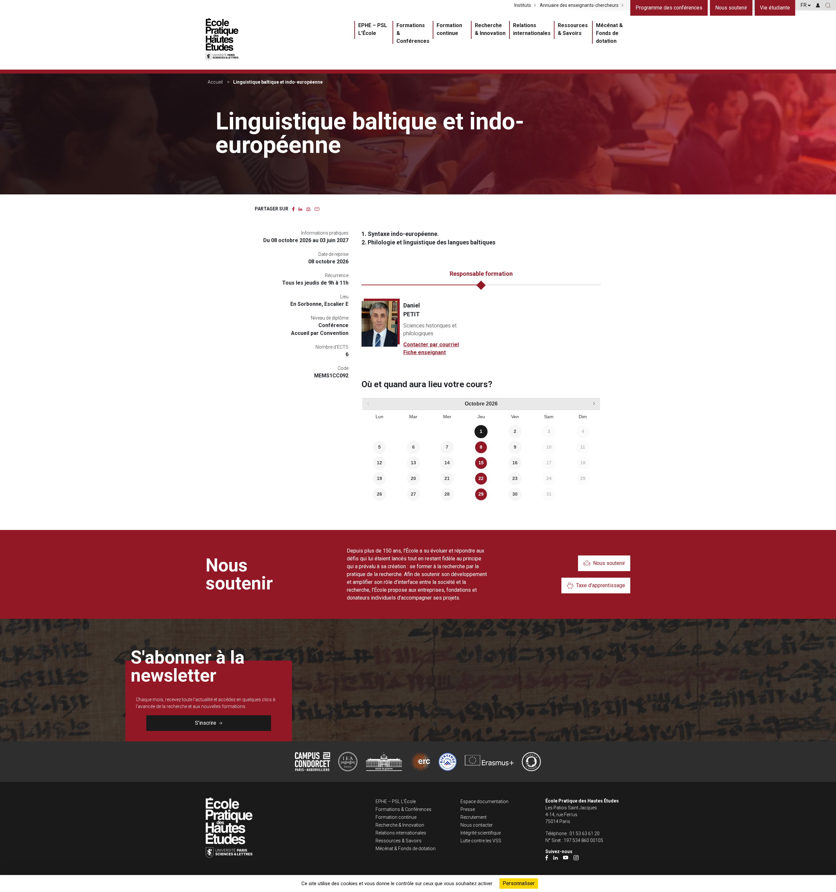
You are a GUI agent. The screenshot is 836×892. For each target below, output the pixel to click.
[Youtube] (565, 857)
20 (413, 478)
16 (515, 462)
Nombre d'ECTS (331, 347)
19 (379, 478)
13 (413, 462)
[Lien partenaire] (312, 761)
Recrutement (473, 817)
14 (447, 462)
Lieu (344, 296)
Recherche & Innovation (490, 29)
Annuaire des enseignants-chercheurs (579, 5)
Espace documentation (484, 801)
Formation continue (449, 29)
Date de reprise (333, 254)
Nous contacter (476, 825)
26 (379, 494)
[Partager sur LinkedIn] (300, 209)
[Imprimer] (308, 209)
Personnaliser (519, 883)
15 (481, 462)
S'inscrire (205, 723)
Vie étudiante (775, 8)
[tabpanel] (481, 328)
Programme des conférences (668, 8)
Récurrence (336, 275)
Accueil (215, 82)
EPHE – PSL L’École (372, 29)
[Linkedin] (555, 857)
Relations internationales (532, 29)
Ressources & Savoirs (573, 29)
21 (447, 478)
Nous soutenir (731, 8)
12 (379, 462)
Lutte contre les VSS (480, 840)
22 (481, 478)
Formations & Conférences (412, 33)
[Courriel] (316, 209)
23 (515, 478)
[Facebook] (546, 857)
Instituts (522, 5)
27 (413, 494)
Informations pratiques (324, 233)
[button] (828, 5)
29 (481, 494)
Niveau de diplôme (329, 318)
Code (343, 368)
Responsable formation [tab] (481, 273)
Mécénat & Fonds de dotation (609, 33)
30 (515, 494)
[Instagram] (576, 857)
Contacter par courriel (431, 344)
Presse (467, 809)
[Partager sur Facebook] (293, 209)
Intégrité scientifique (480, 832)
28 (447, 494)
